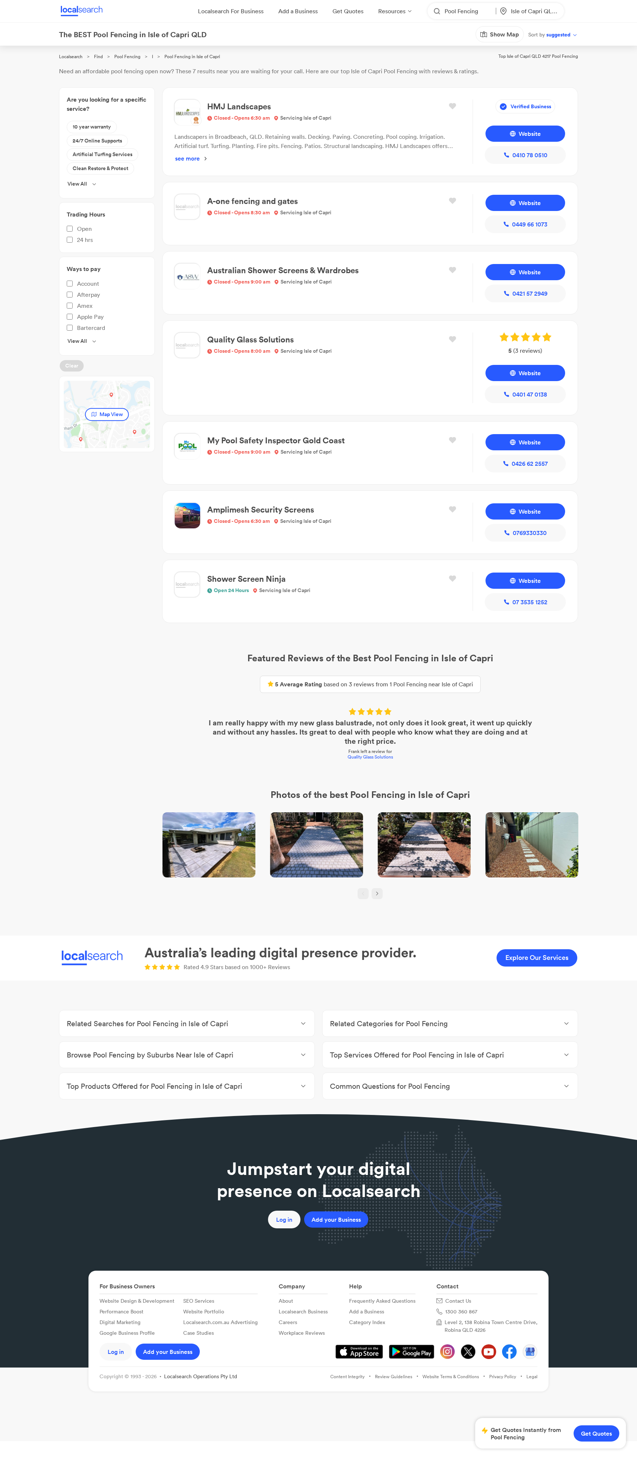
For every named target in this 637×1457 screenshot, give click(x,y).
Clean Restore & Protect (100, 168)
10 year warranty (92, 126)
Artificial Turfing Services (102, 154)
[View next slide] (377, 893)
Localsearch (71, 56)
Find (98, 56)
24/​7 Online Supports (97, 140)
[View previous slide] (363, 893)
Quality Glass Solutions (370, 757)
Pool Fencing (127, 56)
